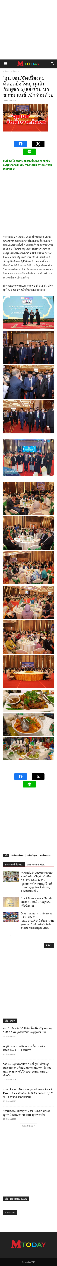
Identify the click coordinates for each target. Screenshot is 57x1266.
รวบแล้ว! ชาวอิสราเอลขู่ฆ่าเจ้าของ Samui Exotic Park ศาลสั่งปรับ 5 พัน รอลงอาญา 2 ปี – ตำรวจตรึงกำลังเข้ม (28, 1093)
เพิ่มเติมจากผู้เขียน (36, 864)
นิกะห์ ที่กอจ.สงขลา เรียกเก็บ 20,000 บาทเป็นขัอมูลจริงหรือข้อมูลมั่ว (37, 902)
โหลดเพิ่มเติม (27, 1125)
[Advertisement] (28, 30)
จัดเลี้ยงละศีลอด (17, 855)
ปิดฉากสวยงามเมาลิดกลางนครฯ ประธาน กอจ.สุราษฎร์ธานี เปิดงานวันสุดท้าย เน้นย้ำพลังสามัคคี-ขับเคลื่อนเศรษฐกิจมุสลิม (37, 920)
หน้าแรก (6, 71)
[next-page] (10, 936)
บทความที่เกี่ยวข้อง (14, 864)
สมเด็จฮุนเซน (45, 855)
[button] (5, 63)
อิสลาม (16, 71)
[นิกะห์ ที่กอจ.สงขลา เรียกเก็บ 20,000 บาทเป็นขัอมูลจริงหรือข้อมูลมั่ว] (11, 902)
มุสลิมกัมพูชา (32, 855)
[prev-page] (5, 936)
